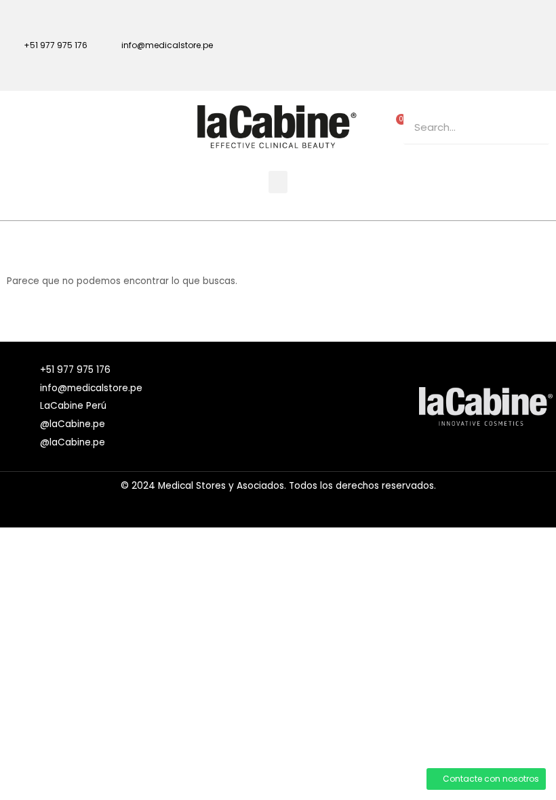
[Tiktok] (483, 62)
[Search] (532, 127)
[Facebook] (483, 24)
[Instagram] (532, 24)
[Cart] (398, 124)
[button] (278, 182)
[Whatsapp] (532, 62)
